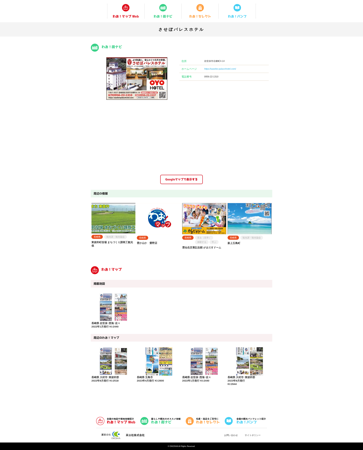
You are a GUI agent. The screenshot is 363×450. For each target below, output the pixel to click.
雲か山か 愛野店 (147, 243)
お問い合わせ (231, 435)
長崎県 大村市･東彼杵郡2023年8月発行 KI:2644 (241, 380)
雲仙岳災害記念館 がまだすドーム (201, 247)
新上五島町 (234, 243)
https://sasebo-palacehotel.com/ (220, 69)
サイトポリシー (253, 435)
